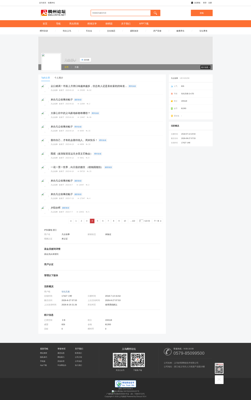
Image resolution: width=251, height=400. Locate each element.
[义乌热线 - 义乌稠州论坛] (52, 18)
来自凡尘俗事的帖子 (62, 99)
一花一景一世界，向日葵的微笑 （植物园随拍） (77, 167)
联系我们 (78, 353)
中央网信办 (62, 365)
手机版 (42, 361)
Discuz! (139, 396)
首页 (45, 23)
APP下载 (144, 23)
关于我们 (125, 23)
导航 (58, 23)
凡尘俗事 (54, 90)
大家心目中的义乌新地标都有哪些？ (70, 113)
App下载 (43, 365)
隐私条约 (43, 357)
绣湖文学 (92, 23)
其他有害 (61, 361)
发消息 (86, 60)
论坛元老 (66, 291)
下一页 (156, 221)
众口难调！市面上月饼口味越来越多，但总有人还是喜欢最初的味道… (89, 86)
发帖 (202, 13)
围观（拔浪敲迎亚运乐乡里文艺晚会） (72, 153)
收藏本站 (51, 3)
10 (125, 221)
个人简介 (58, 77)
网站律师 (43, 353)
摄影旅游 (78, 100)
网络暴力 (61, 357)
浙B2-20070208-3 (125, 389)
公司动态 (78, 361)
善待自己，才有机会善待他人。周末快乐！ (74, 140)
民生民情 (74, 23)
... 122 (132, 221)
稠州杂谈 (132, 86)
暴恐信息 (61, 353)
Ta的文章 (45, 77)
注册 (210, 3)
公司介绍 (78, 357)
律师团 (108, 23)
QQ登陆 (197, 3)
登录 (205, 3)
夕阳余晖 (56, 207)
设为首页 (42, 3)
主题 (77, 67)
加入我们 (78, 365)
